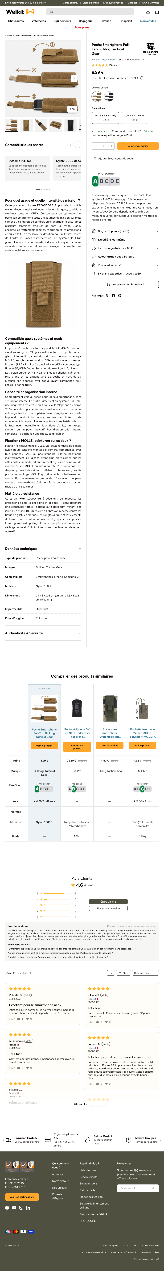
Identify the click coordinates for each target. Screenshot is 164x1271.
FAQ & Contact (150, 2)
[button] (156, 11)
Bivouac (106, 21)
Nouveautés (148, 21)
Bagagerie (86, 21)
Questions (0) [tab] (24, 972)
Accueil (8, 35)
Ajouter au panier (138, 145)
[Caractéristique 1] (38, 189)
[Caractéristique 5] (49, 189)
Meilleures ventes (113, 2)
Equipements (62, 21)
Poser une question (108, 908)
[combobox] (90, 11)
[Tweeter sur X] (107, 295)
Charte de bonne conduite (94, 1252)
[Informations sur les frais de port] (142, 78)
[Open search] (111, 973)
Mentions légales (110, 1245)
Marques (132, 2)
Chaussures (16, 21)
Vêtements (39, 21)
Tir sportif (125, 21)
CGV (125, 1245)
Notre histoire (60, 1181)
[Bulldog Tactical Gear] (150, 48)
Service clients (88, 1177)
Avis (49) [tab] (10, 972)
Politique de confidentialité (123, 1252)
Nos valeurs (59, 1187)
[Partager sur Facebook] (113, 295)
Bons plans (82, 27)
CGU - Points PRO (150, 1245)
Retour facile (87, 1190)
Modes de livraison (91, 1196)
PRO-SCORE (88, 1220)
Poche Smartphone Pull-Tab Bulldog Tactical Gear (35, 35)
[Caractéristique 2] (41, 189)
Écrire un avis (108, 901)
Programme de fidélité (93, 1214)
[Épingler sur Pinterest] (120, 295)
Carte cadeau (70, 2)
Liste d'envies (88, 1170)
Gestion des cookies (150, 1252)
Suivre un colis (88, 1183)
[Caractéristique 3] (44, 189)
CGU (135, 1245)
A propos (57, 1174)
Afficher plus (80, 1104)
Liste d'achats (91, 2)
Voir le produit (44, 745)
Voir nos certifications (22, 1196)
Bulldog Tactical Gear (103, 59)
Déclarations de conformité (146, 1259)
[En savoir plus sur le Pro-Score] (106, 179)
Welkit (16, 1245)
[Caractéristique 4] (47, 189)
